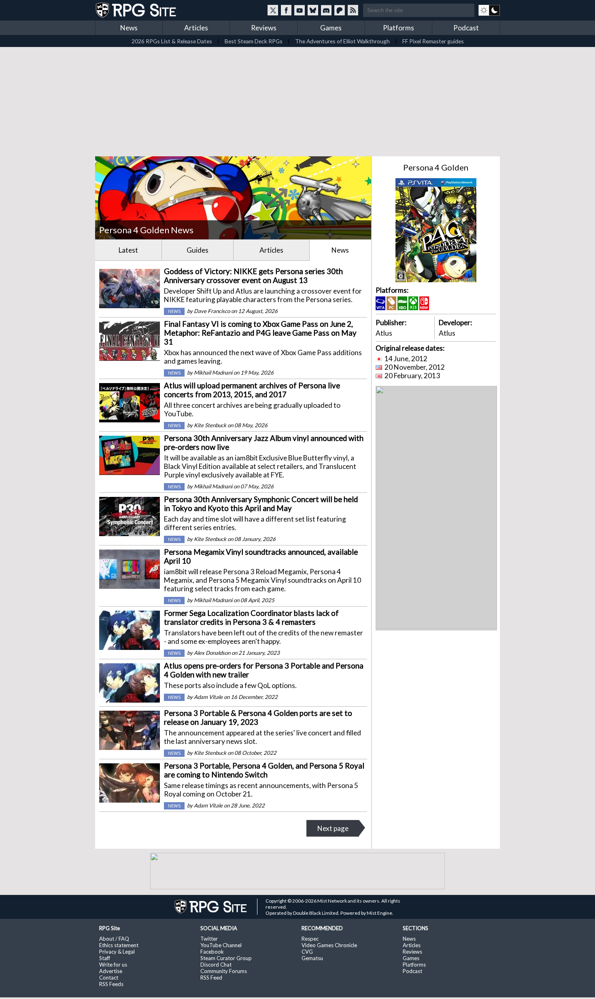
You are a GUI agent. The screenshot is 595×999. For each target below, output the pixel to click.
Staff (104, 958)
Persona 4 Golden (435, 167)
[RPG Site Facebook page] (286, 10)
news (174, 311)
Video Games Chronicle (329, 945)
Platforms (398, 27)
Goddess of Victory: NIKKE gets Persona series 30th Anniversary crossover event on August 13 (253, 276)
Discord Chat (216, 964)
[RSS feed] (353, 10)
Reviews (263, 27)
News (129, 27)
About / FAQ (114, 938)
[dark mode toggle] (489, 10)
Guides (197, 250)
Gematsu (312, 958)
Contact (108, 977)
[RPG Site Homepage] (136, 10)
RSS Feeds (111, 984)
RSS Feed (211, 977)
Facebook (212, 951)
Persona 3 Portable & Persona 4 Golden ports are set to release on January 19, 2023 (258, 717)
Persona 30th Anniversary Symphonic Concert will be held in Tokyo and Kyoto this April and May (261, 504)
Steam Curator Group (226, 958)
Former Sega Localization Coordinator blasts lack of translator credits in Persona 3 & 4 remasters (251, 617)
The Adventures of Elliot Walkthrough (342, 41)
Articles (196, 27)
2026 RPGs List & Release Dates (172, 41)
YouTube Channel (221, 945)
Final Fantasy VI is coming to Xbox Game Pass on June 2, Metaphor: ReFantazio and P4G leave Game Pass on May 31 (260, 333)
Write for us (113, 964)
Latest (128, 250)
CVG (307, 951)
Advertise (110, 971)
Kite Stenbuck (210, 425)
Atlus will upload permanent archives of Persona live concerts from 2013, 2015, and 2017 (252, 390)
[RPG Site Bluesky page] (313, 10)
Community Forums (223, 971)
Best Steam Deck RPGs (254, 41)
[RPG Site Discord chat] (326, 10)
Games (331, 27)
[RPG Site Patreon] (339, 10)
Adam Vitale (208, 697)
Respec (310, 938)
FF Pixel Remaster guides (433, 41)
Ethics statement (118, 945)
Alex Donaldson (212, 653)
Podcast (466, 27)
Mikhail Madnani (213, 372)
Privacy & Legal (117, 951)
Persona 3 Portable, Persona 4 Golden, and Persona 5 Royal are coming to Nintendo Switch (264, 770)
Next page (332, 828)
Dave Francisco (212, 311)
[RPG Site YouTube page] (299, 10)
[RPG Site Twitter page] (273, 10)
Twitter (209, 938)
